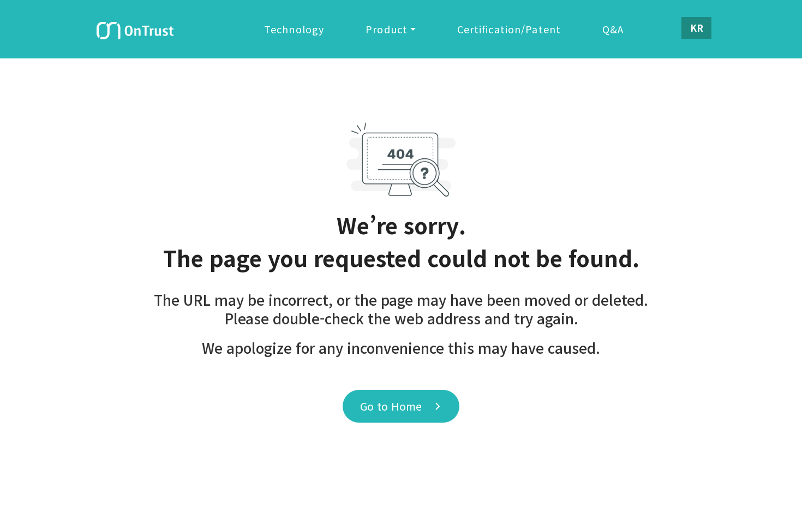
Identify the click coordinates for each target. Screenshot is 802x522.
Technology (294, 29)
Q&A (613, 29)
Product (387, 29)
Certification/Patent (509, 29)
